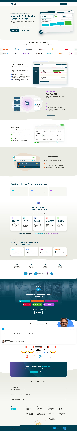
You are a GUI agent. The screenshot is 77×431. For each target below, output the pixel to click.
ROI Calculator (50, 417)
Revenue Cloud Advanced (41, 414)
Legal (28, 428)
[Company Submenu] (55, 4)
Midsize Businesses (40, 412)
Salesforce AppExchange (30, 413)
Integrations (28, 412)
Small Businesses (40, 410)
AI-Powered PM (29, 410)
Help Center (50, 409)
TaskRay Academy (51, 408)
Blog (48, 414)
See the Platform (25, 30)
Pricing (42, 3)
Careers (60, 410)
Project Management (40, 408)
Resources (47, 3)
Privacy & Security (51, 418)
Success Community (51, 419)
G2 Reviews (60, 414)
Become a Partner (62, 412)
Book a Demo (28, 408)
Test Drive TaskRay (29, 414)
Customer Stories (51, 413)
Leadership (60, 409)
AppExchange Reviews (62, 413)
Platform (37, 3)
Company (52, 3)
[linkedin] (11, 409)
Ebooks (49, 415)
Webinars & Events (51, 412)
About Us (60, 408)
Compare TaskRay (40, 415)
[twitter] (13, 409)
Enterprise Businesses (41, 413)
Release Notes (50, 410)
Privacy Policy (24, 428)
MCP (38, 409)
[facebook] (15, 409)
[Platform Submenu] (39, 4)
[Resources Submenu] (49, 4)
